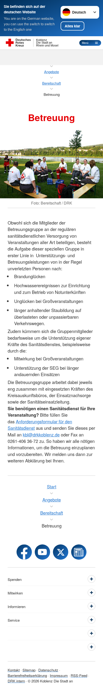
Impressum (59, 675)
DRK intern (16, 680)
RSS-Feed (79, 675)
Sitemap (29, 669)
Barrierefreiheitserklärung (27, 675)
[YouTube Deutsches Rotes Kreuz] (42, 552)
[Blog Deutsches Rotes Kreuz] (78, 552)
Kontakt (14, 669)
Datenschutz (48, 669)
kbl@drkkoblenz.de (41, 434)
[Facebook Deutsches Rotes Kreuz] (24, 552)
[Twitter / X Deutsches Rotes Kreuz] (60, 552)
